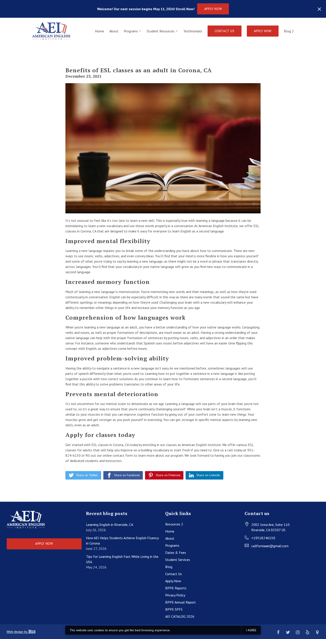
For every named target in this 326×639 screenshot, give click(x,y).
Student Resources (161, 31)
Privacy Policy (175, 595)
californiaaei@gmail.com (270, 546)
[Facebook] (278, 632)
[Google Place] (317, 632)
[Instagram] (297, 632)
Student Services (177, 559)
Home (99, 31)
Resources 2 (174, 524)
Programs (131, 31)
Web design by (17, 631)
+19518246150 (263, 538)
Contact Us (224, 31)
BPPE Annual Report (180, 602)
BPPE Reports (176, 588)
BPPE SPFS (174, 609)
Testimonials (192, 31)
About (113, 31)
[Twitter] (288, 632)
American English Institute (218, 226)
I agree (251, 630)
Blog (168, 566)
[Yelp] (307, 632)
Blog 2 (289, 31)
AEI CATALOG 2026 (179, 616)
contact (118, 455)
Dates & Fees (175, 552)
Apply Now (213, 9)
